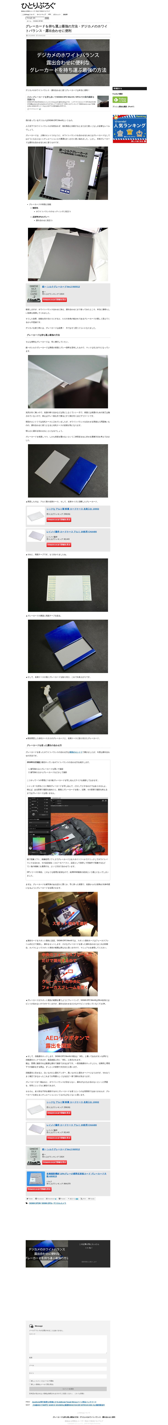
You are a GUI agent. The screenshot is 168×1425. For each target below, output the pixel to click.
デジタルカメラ (59, 1203)
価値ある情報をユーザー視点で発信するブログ (84, 1421)
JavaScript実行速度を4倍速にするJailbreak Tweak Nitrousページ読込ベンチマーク (64, 1402)
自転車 (65, 14)
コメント (32, 1334)
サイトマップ (41, 14)
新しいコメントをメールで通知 (42, 1381)
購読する (118, 88)
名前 (30, 1357)
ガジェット (57, 14)
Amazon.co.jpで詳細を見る (54, 299)
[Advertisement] (45, 1222)
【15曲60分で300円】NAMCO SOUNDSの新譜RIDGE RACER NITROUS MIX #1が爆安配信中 (68, 1405)
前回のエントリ (76, 752)
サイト (31, 1373)
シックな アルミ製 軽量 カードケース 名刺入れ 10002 (73, 509)
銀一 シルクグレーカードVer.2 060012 (61, 286)
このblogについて (28, 14)
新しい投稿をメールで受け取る (42, 1384)
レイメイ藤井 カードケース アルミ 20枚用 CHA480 (72, 532)
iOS (49, 14)
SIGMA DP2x (46, 1203)
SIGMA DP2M (35, 1203)
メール (31, 1365)
